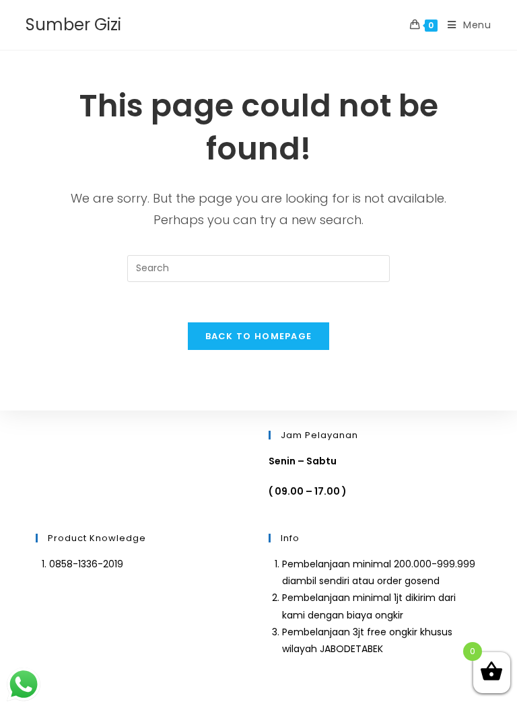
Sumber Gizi (73, 24)
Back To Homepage (258, 336)
